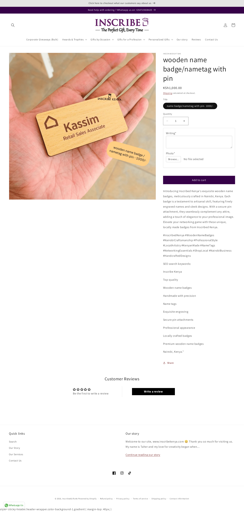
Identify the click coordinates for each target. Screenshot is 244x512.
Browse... (173, 159)
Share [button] (170, 362)
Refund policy (106, 498)
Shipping (167, 93)
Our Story (14, 447)
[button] (13, 25)
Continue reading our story (143, 455)
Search (13, 441)
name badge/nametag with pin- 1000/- (190, 106)
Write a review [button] (153, 391)
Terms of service (140, 498)
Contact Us (15, 460)
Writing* (171, 133)
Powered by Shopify (87, 498)
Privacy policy (123, 498)
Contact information (179, 498)
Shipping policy (158, 498)
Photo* (170, 153)
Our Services (16, 454)
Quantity (167, 113)
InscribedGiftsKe (70, 498)
